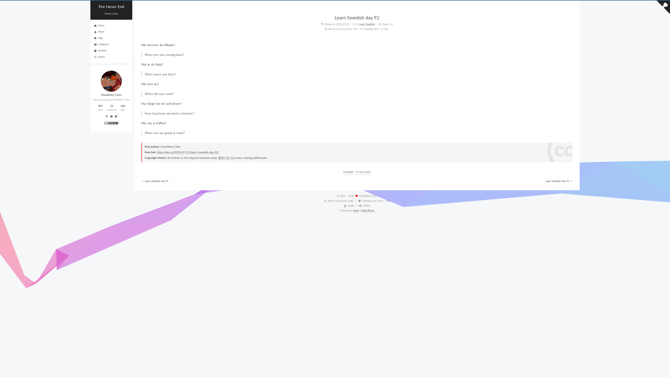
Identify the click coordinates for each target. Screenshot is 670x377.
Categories (103, 44)
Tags (100, 38)
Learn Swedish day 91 (156, 181)
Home (101, 25)
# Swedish (348, 172)
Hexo (356, 211)
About (101, 32)
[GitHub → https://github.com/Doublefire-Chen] (107, 116)
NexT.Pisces (368, 211)
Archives (102, 51)
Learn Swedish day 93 (558, 181)
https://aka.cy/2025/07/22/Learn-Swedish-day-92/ (188, 152)
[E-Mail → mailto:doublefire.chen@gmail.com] (111, 116)
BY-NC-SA (228, 158)
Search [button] (101, 57)
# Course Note (363, 172)
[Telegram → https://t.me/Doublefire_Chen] (116, 116)
